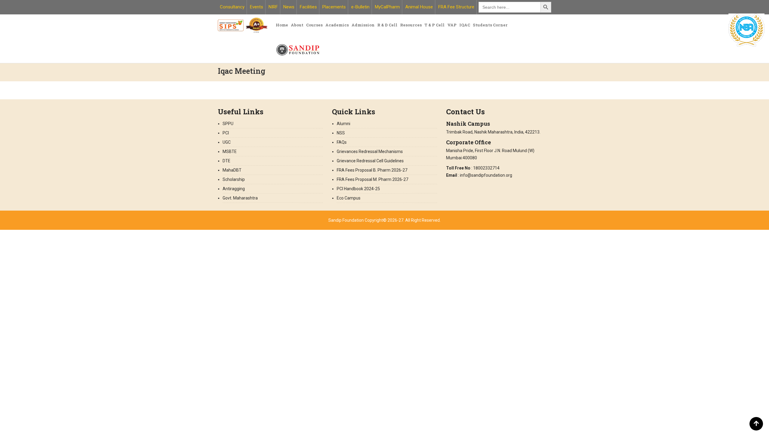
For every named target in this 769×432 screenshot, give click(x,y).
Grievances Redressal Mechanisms (370, 151)
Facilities (308, 7)
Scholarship (234, 179)
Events (256, 7)
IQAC (464, 25)
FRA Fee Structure (456, 7)
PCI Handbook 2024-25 (358, 188)
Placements (334, 7)
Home (282, 25)
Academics (337, 25)
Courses (314, 25)
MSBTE (230, 151)
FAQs (342, 142)
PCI (226, 132)
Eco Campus (348, 198)
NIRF (273, 7)
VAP (452, 25)
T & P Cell (434, 25)
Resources (411, 25)
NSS (341, 132)
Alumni (343, 123)
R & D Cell (387, 25)
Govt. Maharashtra (240, 198)
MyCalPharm (387, 7)
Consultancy (232, 7)
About (297, 25)
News (288, 7)
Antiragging (234, 188)
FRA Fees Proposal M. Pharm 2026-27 (372, 179)
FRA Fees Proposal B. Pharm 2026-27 (372, 170)
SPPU (228, 123)
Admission (363, 25)
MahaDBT (232, 170)
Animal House (419, 7)
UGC (227, 142)
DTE (226, 160)
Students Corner (490, 25)
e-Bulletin (360, 7)
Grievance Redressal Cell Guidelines (370, 160)
